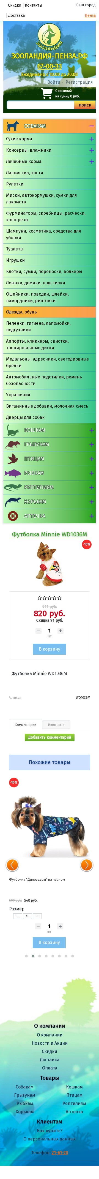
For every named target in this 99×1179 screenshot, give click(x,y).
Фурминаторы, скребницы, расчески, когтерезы (46, 216)
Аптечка (34, 516)
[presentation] (12, 865)
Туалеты (14, 249)
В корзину (49, 942)
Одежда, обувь (21, 312)
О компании (49, 1035)
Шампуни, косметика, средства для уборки (43, 234)
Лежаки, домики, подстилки (35, 282)
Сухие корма (19, 138)
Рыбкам (34, 473)
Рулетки (14, 184)
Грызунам (36, 444)
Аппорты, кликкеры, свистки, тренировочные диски (37, 344)
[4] (55, 597)
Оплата (49, 1068)
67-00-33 (49, 66)
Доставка (16, 15)
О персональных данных (49, 1139)
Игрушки (15, 260)
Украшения (18, 394)
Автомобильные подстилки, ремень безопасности (44, 380)
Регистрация (79, 82)
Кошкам (34, 430)
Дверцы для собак (25, 417)
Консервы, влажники (28, 150)
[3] (50, 597)
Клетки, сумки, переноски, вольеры (44, 271)
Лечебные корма (24, 161)
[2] (45, 597)
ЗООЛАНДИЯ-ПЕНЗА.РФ (50, 56)
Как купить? (49, 1130)
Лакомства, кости (24, 172)
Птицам (34, 459)
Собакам (35, 126)
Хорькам (35, 502)
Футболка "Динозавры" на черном (37, 879)
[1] (40, 597)
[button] (26, 956)
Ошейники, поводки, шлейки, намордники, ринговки (37, 297)
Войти (53, 82)
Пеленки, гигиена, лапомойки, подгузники (38, 326)
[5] (59, 597)
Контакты (33, 5)
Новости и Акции (50, 1043)
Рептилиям (38, 487)
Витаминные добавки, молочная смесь (47, 406)
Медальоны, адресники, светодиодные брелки (47, 362)
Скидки (14, 5)
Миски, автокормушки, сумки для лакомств (41, 198)
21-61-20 (60, 1152)
